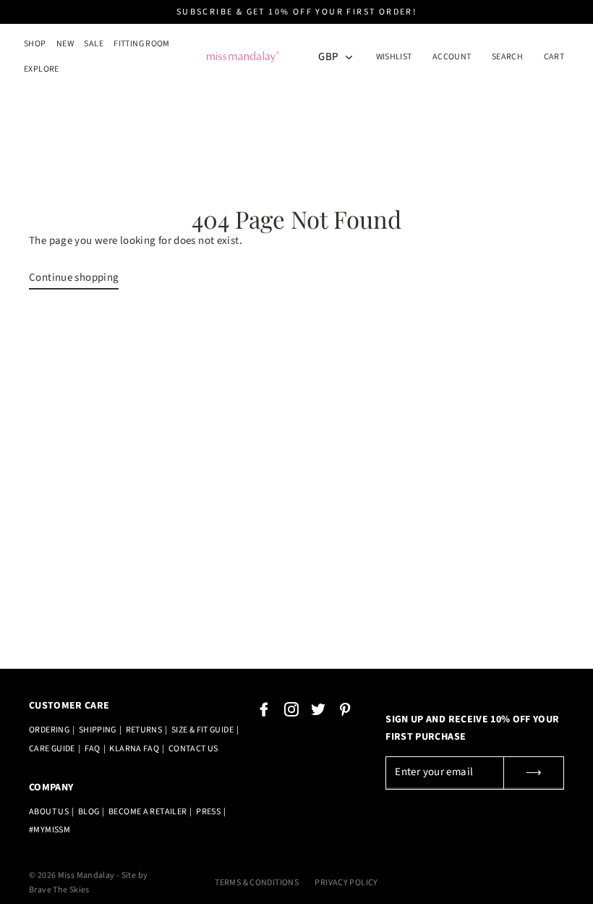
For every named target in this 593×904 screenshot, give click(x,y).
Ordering (49, 730)
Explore (41, 69)
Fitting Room (142, 44)
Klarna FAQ (134, 749)
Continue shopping (74, 277)
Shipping (97, 730)
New (65, 44)
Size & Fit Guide (202, 730)
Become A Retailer (147, 812)
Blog (89, 812)
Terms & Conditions (257, 882)
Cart (554, 57)
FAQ (93, 749)
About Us (49, 812)
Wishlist (394, 57)
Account (456, 57)
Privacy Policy (346, 882)
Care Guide (52, 749)
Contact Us (193, 749)
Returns (144, 730)
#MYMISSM (49, 830)
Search (507, 57)
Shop (35, 44)
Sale (93, 44)
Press (208, 812)
